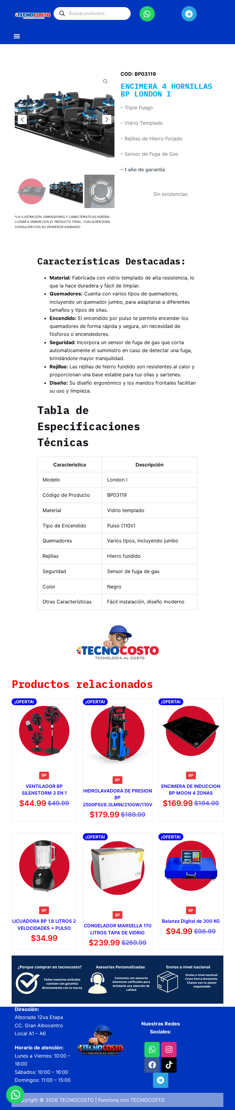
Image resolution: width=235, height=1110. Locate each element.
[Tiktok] (169, 1065)
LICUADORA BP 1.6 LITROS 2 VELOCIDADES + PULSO (44, 924)
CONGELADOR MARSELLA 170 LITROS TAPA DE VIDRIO (117, 929)
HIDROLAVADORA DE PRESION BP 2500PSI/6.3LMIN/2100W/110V (117, 798)
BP (44, 775)
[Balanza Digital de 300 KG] (191, 865)
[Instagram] (169, 1049)
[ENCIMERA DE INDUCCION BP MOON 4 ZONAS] (191, 730)
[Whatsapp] (147, 13)
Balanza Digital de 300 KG (191, 921)
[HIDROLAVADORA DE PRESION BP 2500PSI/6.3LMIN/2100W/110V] (117, 733)
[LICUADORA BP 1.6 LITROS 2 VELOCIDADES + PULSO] (44, 865)
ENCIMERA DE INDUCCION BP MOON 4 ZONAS (190, 789)
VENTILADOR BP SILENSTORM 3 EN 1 (44, 789)
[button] (17, 36)
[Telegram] (189, 13)
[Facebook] (152, 1065)
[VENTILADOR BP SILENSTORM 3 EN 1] (44, 730)
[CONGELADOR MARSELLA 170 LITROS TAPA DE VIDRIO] (117, 868)
